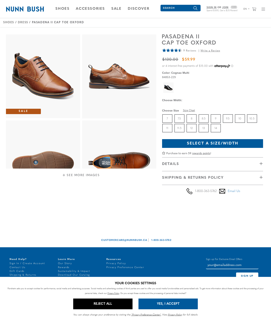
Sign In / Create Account (27, 263)
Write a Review (210, 50)
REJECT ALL (103, 304)
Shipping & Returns (23, 275)
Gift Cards (17, 271)
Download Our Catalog (74, 275)
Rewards (63, 267)
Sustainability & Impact (74, 271)
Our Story (65, 263)
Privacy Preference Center (125, 267)
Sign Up (247, 276)
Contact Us (17, 267)
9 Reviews (189, 50)
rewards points (201, 153)
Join (225, 7)
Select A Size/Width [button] (212, 143)
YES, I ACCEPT (168, 304)
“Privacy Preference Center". (146, 315)
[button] (62, 9)
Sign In (212, 7)
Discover (138, 9)
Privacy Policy (116, 263)
